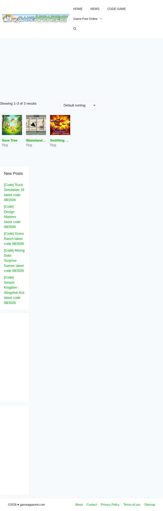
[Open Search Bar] (74, 29)
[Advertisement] (81, 67)
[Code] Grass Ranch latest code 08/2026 (14, 239)
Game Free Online (85, 18)
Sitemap (149, 504)
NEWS (94, 9)
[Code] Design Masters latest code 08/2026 (12, 217)
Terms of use (131, 504)
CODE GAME (116, 9)
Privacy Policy (110, 504)
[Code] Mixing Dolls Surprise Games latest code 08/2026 (14, 261)
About (79, 504)
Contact (92, 504)
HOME (77, 9)
